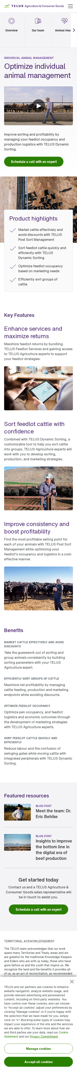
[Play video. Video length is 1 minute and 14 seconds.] (38, 105)
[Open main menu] (70, 6)
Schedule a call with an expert (34, 161)
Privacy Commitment (44, 1036)
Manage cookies (38, 1048)
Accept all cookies (38, 1061)
